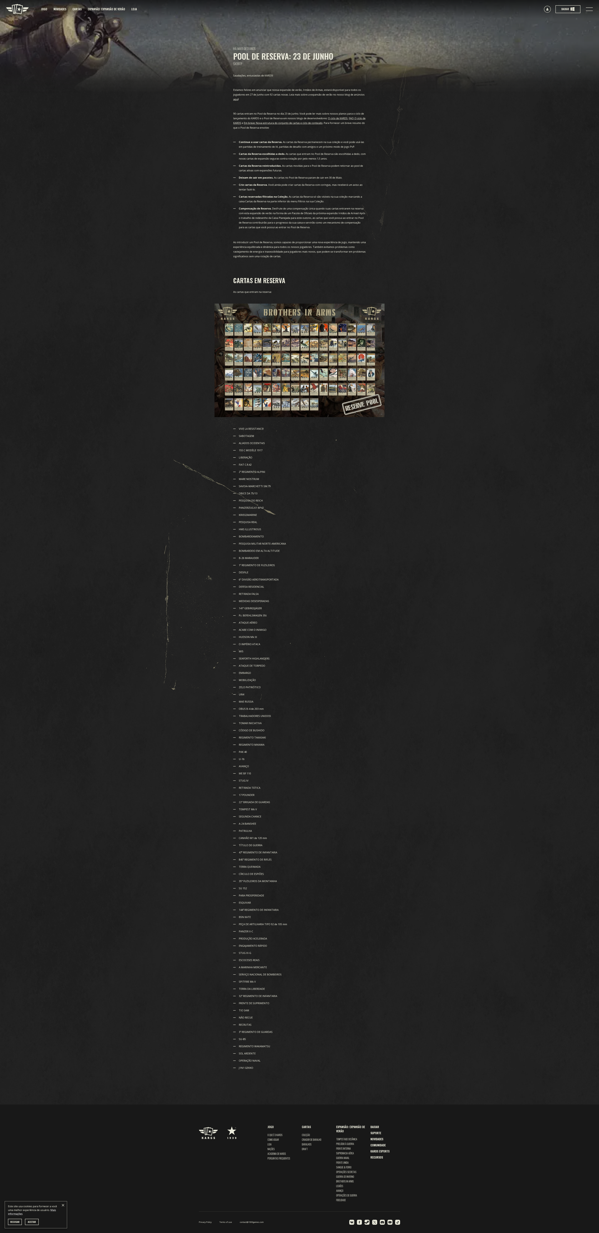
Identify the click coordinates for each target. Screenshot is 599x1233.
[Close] (63, 1205)
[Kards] (17, 9)
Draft (305, 1149)
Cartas (77, 9)
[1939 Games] (232, 1131)
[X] (374, 1222)
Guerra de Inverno (345, 1177)
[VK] (351, 1222)
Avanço (339, 1191)
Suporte (375, 1133)
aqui (235, 99)
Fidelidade (341, 1200)
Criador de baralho (311, 1140)
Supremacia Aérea (345, 1153)
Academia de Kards (277, 1154)
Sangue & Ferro (343, 1167)
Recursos (376, 1157)
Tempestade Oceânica (346, 1139)
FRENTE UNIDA (342, 1162)
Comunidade (378, 1145)
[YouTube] (389, 1222)
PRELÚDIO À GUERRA (345, 1144)
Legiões (339, 1186)
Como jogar (273, 1140)
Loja (134, 9)
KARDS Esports (380, 1151)
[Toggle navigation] (589, 9)
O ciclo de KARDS (338, 118)
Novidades (60, 9)
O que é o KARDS (275, 1135)
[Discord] (382, 1222)
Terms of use (225, 1222)
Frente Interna (343, 1148)
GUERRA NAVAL (342, 1158)
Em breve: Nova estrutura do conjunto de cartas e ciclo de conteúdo (283, 123)
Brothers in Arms (345, 1181)
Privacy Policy (205, 1222)
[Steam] (367, 1222)
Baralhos (307, 1144)
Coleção (306, 1135)
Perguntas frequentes (279, 1158)
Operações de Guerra (346, 1195)
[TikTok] (397, 1222)
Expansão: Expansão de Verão (106, 9)
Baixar (374, 1127)
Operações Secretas (346, 1172)
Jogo (44, 9)
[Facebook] (359, 1222)
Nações (271, 1149)
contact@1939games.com (252, 1222)
